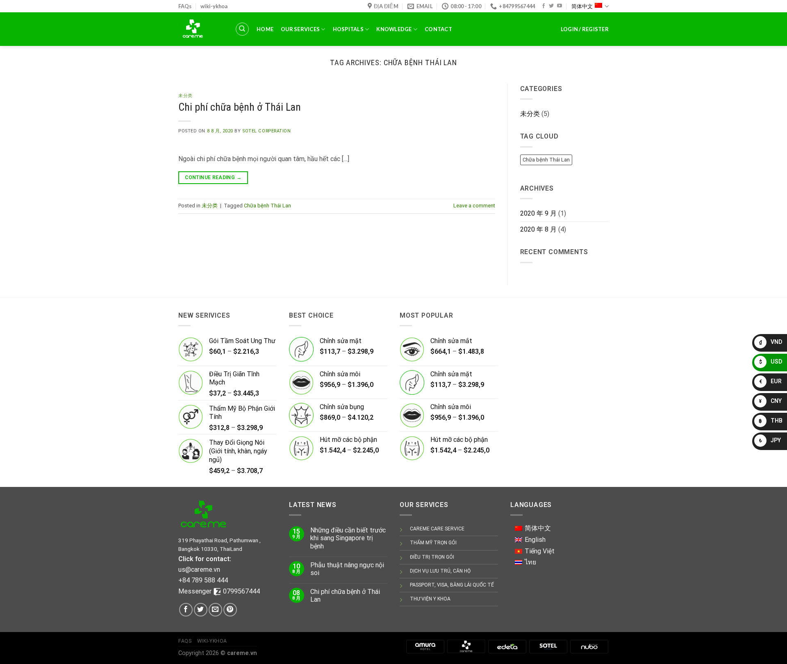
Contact (438, 29)
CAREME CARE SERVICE (437, 529)
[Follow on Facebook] (543, 6)
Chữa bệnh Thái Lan (267, 205)
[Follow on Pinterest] (230, 609)
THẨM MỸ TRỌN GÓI (433, 543)
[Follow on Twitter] (551, 6)
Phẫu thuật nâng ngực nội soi (347, 569)
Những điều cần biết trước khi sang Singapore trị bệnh (348, 538)
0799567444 (241, 591)
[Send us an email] (215, 609)
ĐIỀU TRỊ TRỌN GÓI (432, 557)
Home (265, 29)
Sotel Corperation (266, 131)
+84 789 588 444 (203, 580)
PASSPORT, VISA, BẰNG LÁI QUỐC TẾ (452, 585)
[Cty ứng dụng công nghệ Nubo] (589, 646)
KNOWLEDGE (394, 29)
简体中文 (582, 6)
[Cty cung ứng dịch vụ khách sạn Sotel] (548, 646)
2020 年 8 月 (538, 229)
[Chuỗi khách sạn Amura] (425, 646)
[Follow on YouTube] (559, 6)
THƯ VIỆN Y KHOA (430, 599)
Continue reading (213, 177)
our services (300, 29)
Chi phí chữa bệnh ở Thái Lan (239, 107)
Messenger (195, 591)
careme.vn (242, 653)
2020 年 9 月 (538, 213)
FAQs (184, 6)
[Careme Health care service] (466, 646)
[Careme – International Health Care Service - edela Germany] (200, 29)
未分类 (185, 95)
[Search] (242, 29)
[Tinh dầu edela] (507, 646)
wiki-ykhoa (213, 6)
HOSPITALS (348, 29)
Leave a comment (474, 205)
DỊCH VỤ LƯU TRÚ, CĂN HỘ (440, 571)
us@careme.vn (199, 569)
